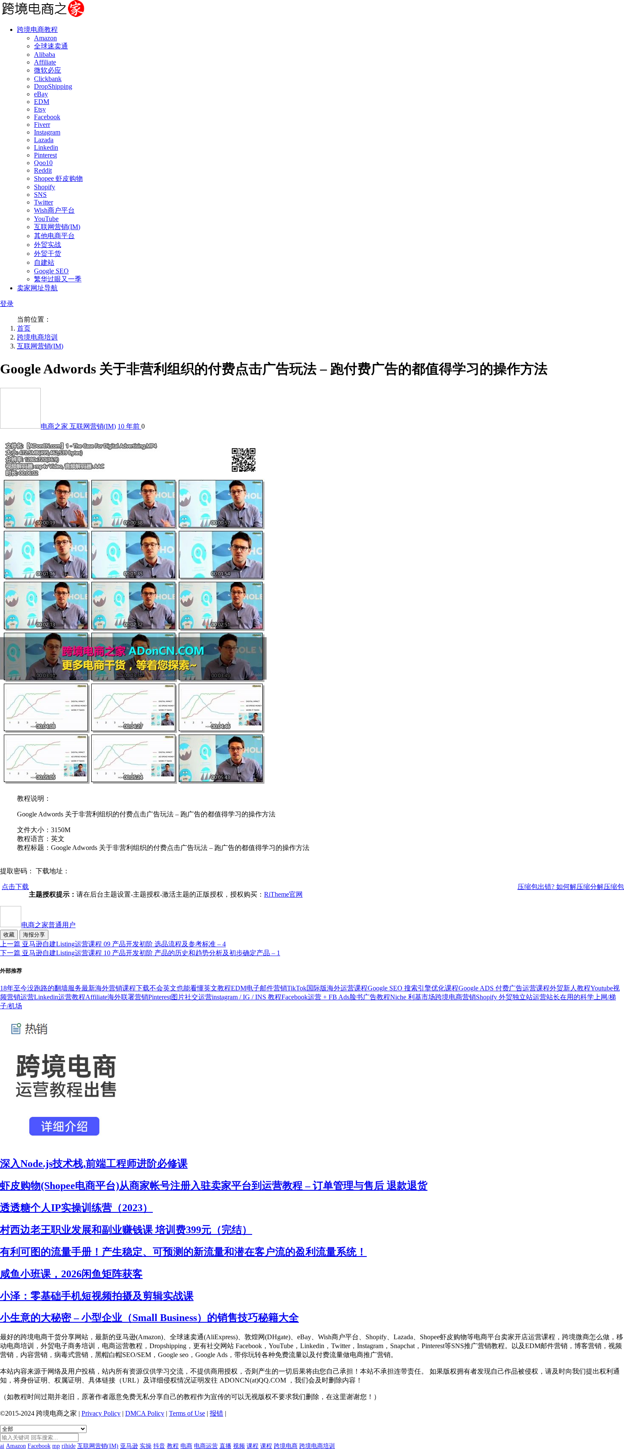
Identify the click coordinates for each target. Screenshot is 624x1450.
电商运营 (206, 1446)
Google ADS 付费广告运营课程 (504, 988)
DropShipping (53, 86)
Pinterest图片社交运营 (180, 997)
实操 (146, 1446)
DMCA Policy (144, 1413)
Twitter (43, 202)
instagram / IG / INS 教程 (246, 997)
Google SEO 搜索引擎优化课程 (413, 988)
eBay (41, 94)
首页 (24, 328)
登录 (7, 303)
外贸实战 (47, 244)
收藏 (8, 934)
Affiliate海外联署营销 (116, 997)
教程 (173, 1446)
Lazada (43, 139)
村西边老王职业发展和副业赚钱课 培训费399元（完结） (126, 1229)
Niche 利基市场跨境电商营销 (433, 997)
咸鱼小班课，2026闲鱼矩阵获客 (71, 1273)
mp (56, 1446)
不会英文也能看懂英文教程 (190, 988)
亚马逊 (129, 1446)
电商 (186, 1446)
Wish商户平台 (54, 210)
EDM (41, 101)
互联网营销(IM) (57, 226)
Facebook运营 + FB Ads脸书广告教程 (335, 997)
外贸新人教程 (570, 988)
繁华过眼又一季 (58, 279)
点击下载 (15, 886)
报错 (216, 1413)
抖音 (159, 1446)
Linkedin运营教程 (59, 997)
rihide (69, 1446)
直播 (225, 1446)
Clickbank (48, 78)
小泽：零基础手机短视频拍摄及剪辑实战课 (97, 1295)
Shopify (44, 187)
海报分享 (34, 934)
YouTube (46, 218)
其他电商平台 (54, 235)
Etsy (40, 109)
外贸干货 (47, 253)
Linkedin (46, 147)
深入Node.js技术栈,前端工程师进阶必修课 (94, 1163)
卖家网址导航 (37, 288)
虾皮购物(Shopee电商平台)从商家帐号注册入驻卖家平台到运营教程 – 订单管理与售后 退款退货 (213, 1185)
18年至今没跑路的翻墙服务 (41, 988)
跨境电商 (286, 1446)
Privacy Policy (101, 1413)
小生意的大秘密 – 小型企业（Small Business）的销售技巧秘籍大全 (149, 1317)
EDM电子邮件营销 (259, 988)
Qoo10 (43, 162)
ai (2, 1446)
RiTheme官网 (283, 894)
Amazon (45, 38)
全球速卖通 (51, 46)
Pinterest (45, 155)
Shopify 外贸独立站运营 (511, 997)
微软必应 (47, 70)
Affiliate (45, 62)
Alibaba (44, 54)
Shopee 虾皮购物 (58, 178)
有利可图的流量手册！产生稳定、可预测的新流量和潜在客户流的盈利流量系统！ (183, 1251)
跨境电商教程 (37, 29)
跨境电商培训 (37, 337)
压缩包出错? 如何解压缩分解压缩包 (570, 886)
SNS (40, 194)
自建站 (44, 262)
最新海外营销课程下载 (115, 988)
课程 (253, 1446)
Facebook (47, 117)
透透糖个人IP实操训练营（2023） (76, 1207)
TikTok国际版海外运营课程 (327, 988)
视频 (239, 1446)
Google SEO (51, 271)
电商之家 (55, 426)
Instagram (47, 132)
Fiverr (42, 124)
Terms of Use (187, 1413)
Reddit (43, 170)
